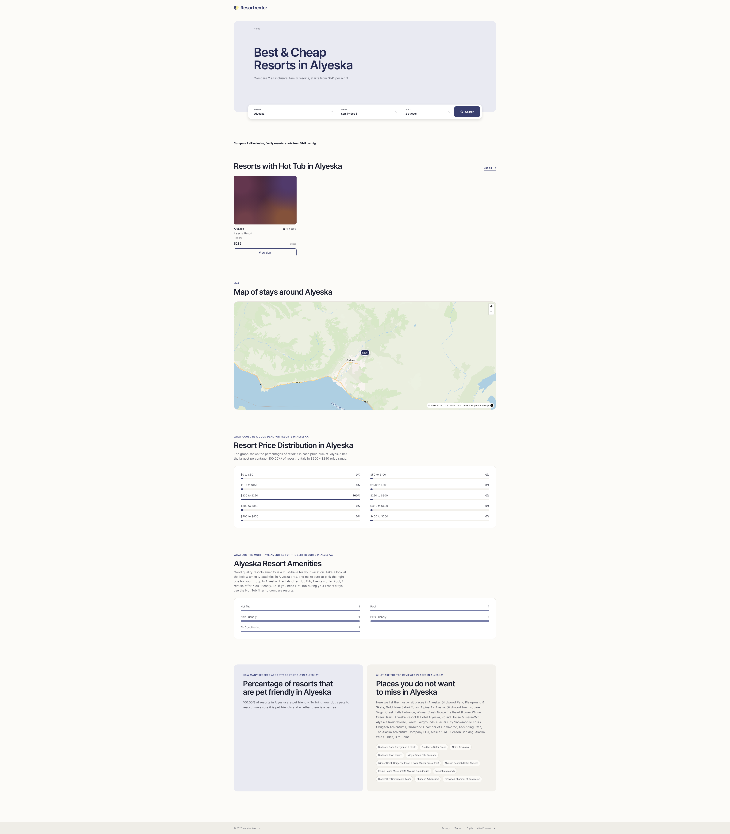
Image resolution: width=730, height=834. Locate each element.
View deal (265, 252)
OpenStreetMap (480, 405)
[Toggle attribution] (492, 405)
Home (257, 28)
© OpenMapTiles (452, 405)
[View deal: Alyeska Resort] (265, 200)
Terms (458, 828)
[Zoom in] (491, 306)
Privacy (446, 828)
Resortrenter (253, 7)
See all (490, 167)
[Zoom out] (491, 312)
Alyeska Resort (243, 233)
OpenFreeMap (435, 405)
